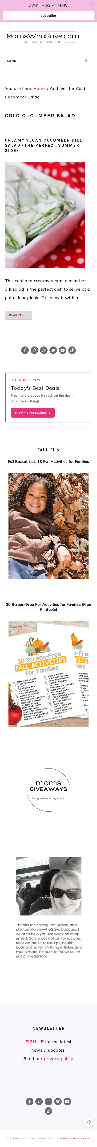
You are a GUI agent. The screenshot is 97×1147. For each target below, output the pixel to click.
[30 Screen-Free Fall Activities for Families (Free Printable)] (48, 675)
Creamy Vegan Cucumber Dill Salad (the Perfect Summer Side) (43, 145)
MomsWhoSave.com (43, 37)
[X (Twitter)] (53, 350)
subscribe (48, 15)
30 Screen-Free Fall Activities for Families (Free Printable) (48, 607)
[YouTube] (62, 350)
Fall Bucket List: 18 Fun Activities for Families (48, 461)
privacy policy (58, 1058)
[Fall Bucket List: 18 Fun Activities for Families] (48, 527)
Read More (18, 315)
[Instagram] (44, 350)
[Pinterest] (34, 350)
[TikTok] (72, 350)
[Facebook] (25, 350)
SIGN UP (35, 1041)
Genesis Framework (75, 1138)
